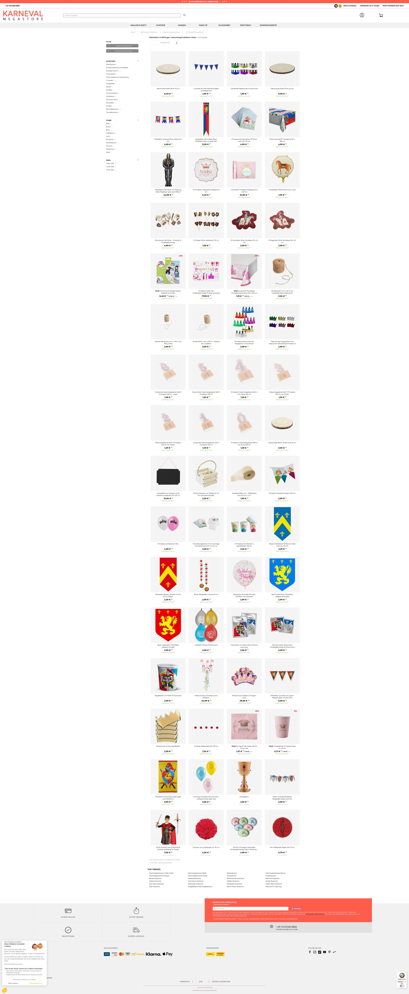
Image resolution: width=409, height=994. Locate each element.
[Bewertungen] (68, 930)
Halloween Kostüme (195, 884)
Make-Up (203, 25)
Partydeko (245, 25)
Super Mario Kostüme (274, 884)
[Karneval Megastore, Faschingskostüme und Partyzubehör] (31, 15)
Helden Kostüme (233, 881)
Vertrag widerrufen (221, 982)
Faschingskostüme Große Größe (161, 873)
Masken (182, 25)
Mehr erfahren (13, 983)
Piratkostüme (271, 876)
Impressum (184, 982)
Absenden (297, 908)
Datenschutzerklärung (315, 914)
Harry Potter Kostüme (235, 887)
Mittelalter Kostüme (234, 884)
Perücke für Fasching (274, 887)
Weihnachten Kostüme (235, 878)
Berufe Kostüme (155, 878)
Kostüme (160, 25)
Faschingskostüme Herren (275, 873)
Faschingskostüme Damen (159, 876)
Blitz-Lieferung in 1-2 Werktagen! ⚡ (205, 2)
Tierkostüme (231, 876)
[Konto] (362, 15)
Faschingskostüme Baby (197, 873)
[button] (4, 990)
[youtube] (325, 953)
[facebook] (310, 953)
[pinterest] (330, 953)
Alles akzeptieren (36, 983)
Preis (108, 160)
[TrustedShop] (338, 6)
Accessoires (224, 25)
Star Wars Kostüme (156, 884)
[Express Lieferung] (136, 930)
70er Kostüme (154, 887)
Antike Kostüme (272, 881)
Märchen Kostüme (272, 878)
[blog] (335, 953)
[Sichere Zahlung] (68, 911)
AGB (200, 982)
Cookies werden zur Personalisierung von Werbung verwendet (24, 974)
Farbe (108, 120)
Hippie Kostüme (155, 881)
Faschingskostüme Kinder (197, 876)
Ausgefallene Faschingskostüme (200, 887)
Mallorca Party (138, 25)
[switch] (402, 986)
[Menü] (405, 973)
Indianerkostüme (194, 878)
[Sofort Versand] (136, 911)
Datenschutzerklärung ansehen (13, 964)
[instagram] (315, 953)
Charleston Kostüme (195, 881)
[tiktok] (320, 953)
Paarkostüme (232, 873)
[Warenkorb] (392, 15)
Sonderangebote (268, 25)
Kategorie (110, 61)
